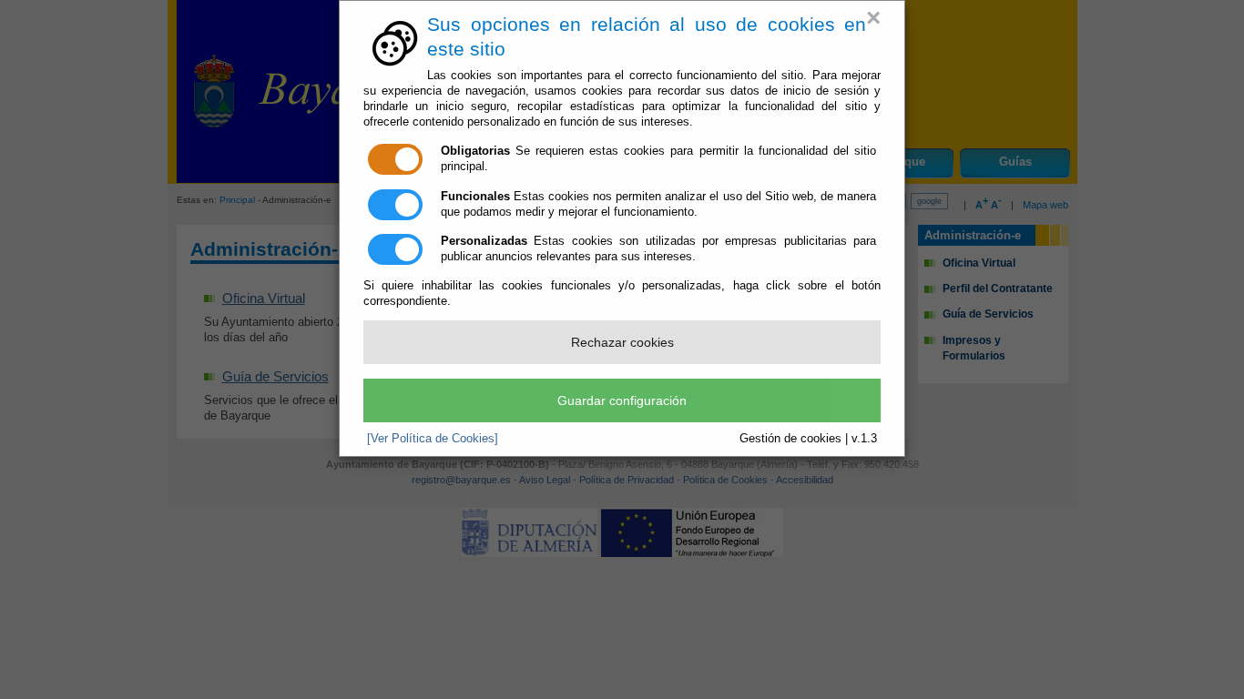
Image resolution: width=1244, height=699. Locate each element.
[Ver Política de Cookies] (432, 438)
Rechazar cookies (622, 342)
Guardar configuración (622, 400)
